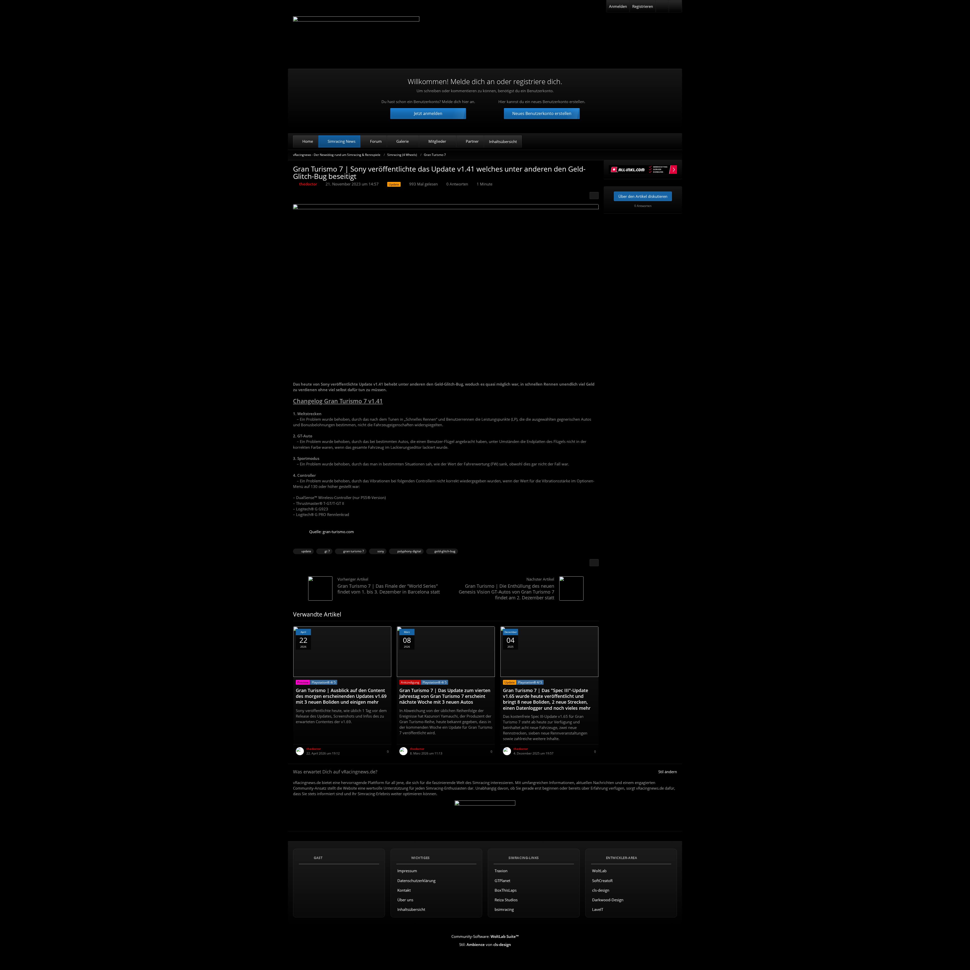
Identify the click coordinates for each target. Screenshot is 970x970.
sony (380, 551)
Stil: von (485, 944)
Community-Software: (485, 936)
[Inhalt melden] (594, 562)
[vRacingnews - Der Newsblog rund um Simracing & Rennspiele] (356, 39)
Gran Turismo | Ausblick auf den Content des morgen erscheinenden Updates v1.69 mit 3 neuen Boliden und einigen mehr (341, 696)
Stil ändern (667, 771)
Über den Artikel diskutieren (642, 196)
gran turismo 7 (353, 551)
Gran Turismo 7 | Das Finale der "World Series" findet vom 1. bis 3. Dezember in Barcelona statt (388, 589)
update (306, 551)
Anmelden (618, 6)
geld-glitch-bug (444, 551)
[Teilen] (594, 195)
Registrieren (642, 6)
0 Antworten (457, 183)
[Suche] (675, 6)
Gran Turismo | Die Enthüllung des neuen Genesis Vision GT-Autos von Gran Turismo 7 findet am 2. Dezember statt (506, 592)
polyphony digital (409, 551)
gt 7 (327, 551)
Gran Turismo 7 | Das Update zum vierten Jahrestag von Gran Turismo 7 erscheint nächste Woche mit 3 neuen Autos (444, 696)
